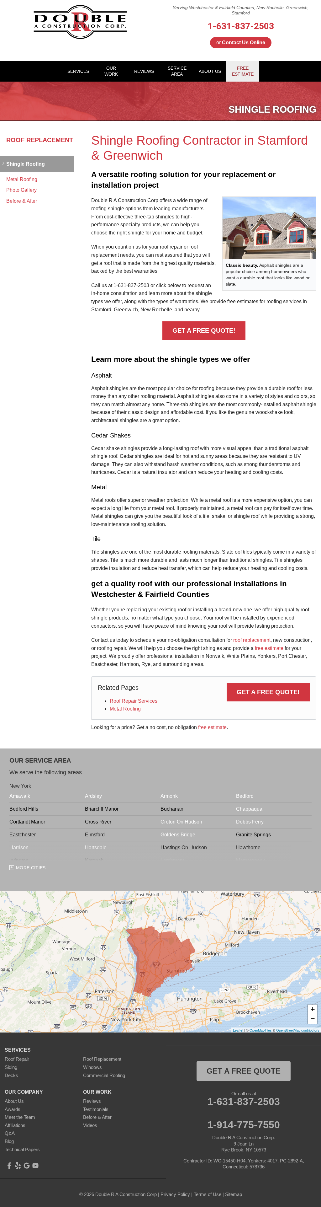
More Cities (31, 867)
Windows (92, 1067)
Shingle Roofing (25, 164)
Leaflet (238, 1030)
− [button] (313, 1019)
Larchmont (172, 860)
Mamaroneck (250, 860)
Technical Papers (22, 1149)
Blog (9, 1141)
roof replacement (252, 640)
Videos (90, 1125)
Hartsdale (96, 847)
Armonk (169, 796)
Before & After (21, 201)
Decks (11, 1075)
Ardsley (93, 796)
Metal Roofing (125, 708)
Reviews (92, 1101)
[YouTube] (35, 1165)
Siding (11, 1067)
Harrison (19, 847)
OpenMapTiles (261, 1030)
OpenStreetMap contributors (297, 1030)
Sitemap (233, 1194)
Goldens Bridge (177, 834)
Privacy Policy (175, 1194)
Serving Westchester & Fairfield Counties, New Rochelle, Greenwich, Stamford (241, 10)
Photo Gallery (21, 190)
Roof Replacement (39, 140)
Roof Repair (17, 1059)
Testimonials (95, 1109)
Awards (12, 1109)
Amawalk (19, 796)
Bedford (245, 796)
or (240, 42)
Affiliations (15, 1125)
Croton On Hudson (181, 821)
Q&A (10, 1133)
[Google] (26, 1165)
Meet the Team (20, 1117)
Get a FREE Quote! (203, 330)
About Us (14, 1101)
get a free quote (244, 1071)
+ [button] (313, 1009)
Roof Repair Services (133, 701)
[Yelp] (18, 1165)
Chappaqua (249, 809)
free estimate (269, 648)
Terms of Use (207, 1194)
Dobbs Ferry (250, 821)
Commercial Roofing (104, 1075)
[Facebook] (9, 1165)
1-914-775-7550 (244, 1125)
